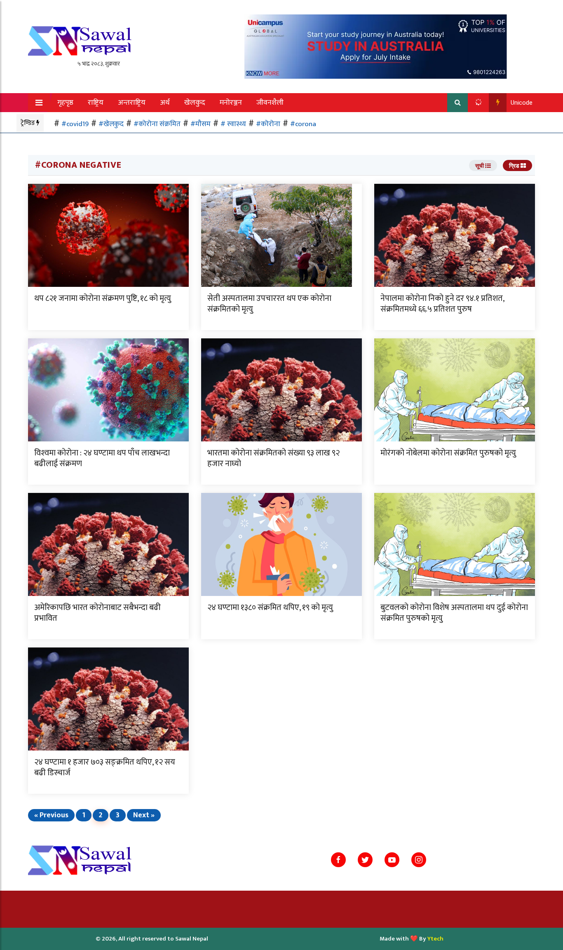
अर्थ (165, 102)
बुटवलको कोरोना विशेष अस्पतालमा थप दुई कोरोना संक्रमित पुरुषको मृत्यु (454, 612)
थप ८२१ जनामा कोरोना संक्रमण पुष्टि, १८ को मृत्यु (102, 298)
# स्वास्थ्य (233, 124)
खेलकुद (194, 102)
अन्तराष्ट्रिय (131, 102)
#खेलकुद (111, 124)
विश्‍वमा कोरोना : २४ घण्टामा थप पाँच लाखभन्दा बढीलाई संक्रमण (102, 458)
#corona (303, 124)
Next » (144, 815)
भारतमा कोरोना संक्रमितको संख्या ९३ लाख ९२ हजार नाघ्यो (273, 458)
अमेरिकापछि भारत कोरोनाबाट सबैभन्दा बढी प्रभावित (97, 612)
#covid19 (75, 124)
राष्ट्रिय (95, 102)
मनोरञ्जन (231, 102)
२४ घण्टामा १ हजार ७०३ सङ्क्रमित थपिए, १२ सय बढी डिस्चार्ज (104, 767)
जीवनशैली (270, 102)
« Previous (51, 815)
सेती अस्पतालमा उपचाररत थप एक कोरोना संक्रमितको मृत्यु (269, 303)
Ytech (435, 939)
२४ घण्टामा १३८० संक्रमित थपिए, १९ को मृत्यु (270, 607)
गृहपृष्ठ (65, 102)
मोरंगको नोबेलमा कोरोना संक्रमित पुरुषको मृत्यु (448, 453)
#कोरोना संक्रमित (157, 124)
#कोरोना (268, 124)
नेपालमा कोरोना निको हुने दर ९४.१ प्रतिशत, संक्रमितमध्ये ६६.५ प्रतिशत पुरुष (442, 303)
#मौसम (200, 124)
